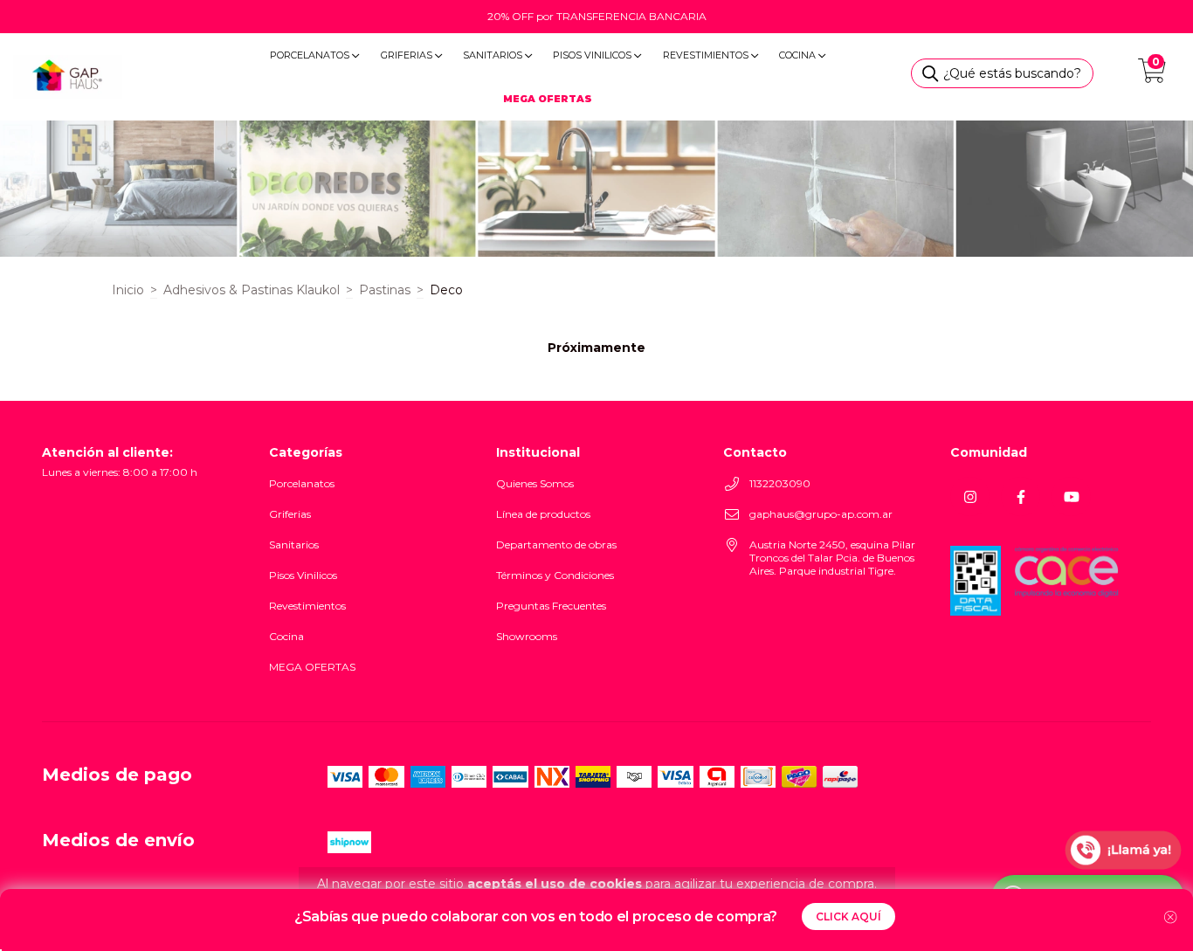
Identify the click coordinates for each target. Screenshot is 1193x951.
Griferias (408, 55)
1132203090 (779, 483)
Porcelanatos (311, 55)
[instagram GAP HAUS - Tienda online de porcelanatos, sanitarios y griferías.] (970, 496)
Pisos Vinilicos (593, 55)
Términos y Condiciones (555, 575)
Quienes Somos (535, 483)
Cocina (798, 55)
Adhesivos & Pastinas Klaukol (251, 290)
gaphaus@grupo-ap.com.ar (821, 513)
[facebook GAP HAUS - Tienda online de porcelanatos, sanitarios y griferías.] (1020, 496)
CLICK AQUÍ (848, 916)
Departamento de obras (556, 544)
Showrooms (526, 636)
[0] (1152, 76)
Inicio (128, 290)
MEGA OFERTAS (312, 666)
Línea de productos (543, 513)
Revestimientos (707, 55)
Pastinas (384, 290)
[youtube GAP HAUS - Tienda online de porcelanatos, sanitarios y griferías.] (1071, 496)
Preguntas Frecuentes (551, 605)
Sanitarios (494, 55)
